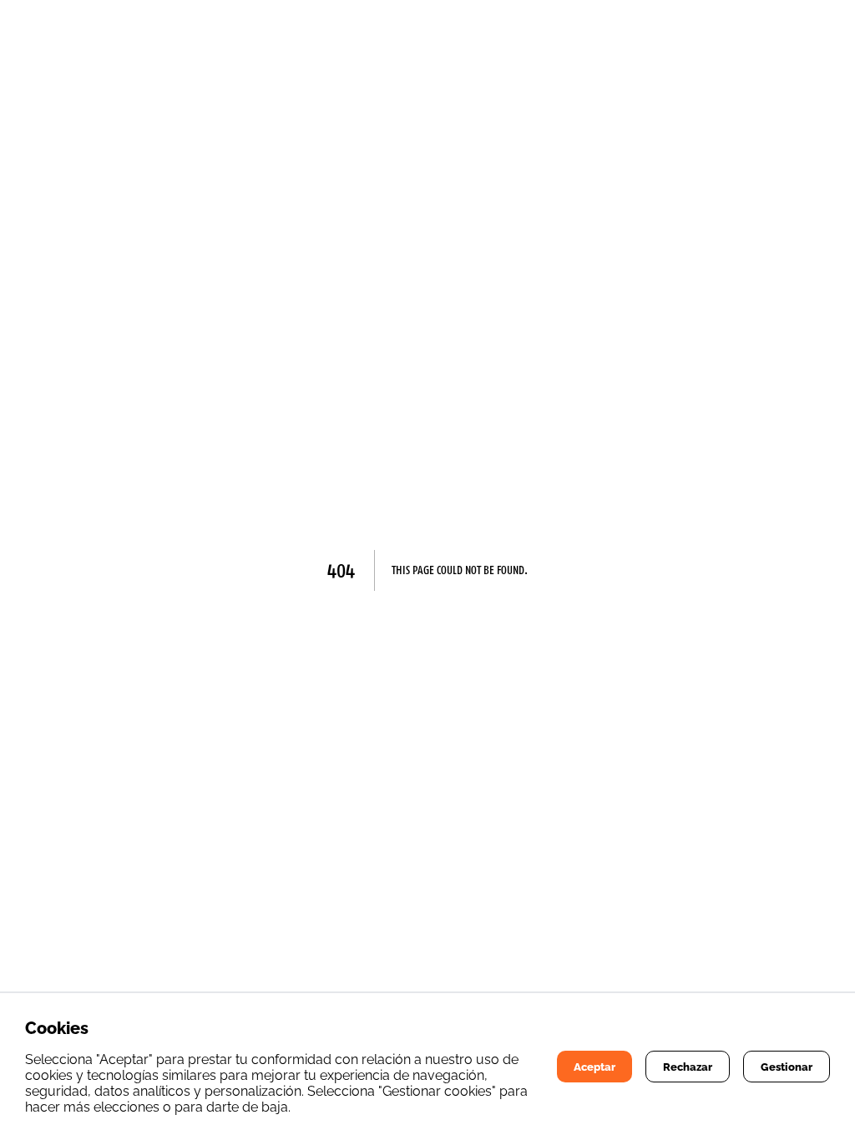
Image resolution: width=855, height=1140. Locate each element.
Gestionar (786, 1066)
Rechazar (687, 1066)
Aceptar (594, 1066)
